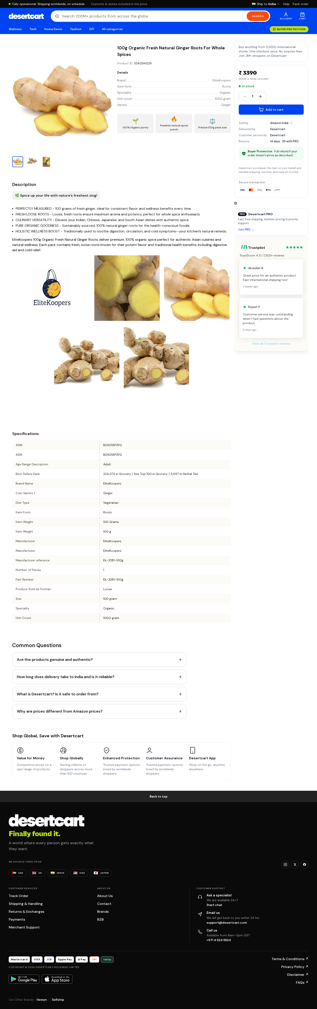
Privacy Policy (295, 966)
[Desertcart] (26, 16)
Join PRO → (246, 229)
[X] (295, 864)
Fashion (75, 29)
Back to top (159, 796)
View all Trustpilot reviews (271, 344)
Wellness (15, 29)
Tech (32, 29)
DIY (91, 29)
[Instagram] (285, 864)
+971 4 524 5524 (219, 940)
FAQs (302, 982)
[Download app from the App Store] (57, 979)
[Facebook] (305, 864)
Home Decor (53, 29)
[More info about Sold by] (291, 123)
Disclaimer (298, 974)
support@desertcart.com (227, 923)
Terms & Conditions (290, 959)
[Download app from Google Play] (24, 979)
